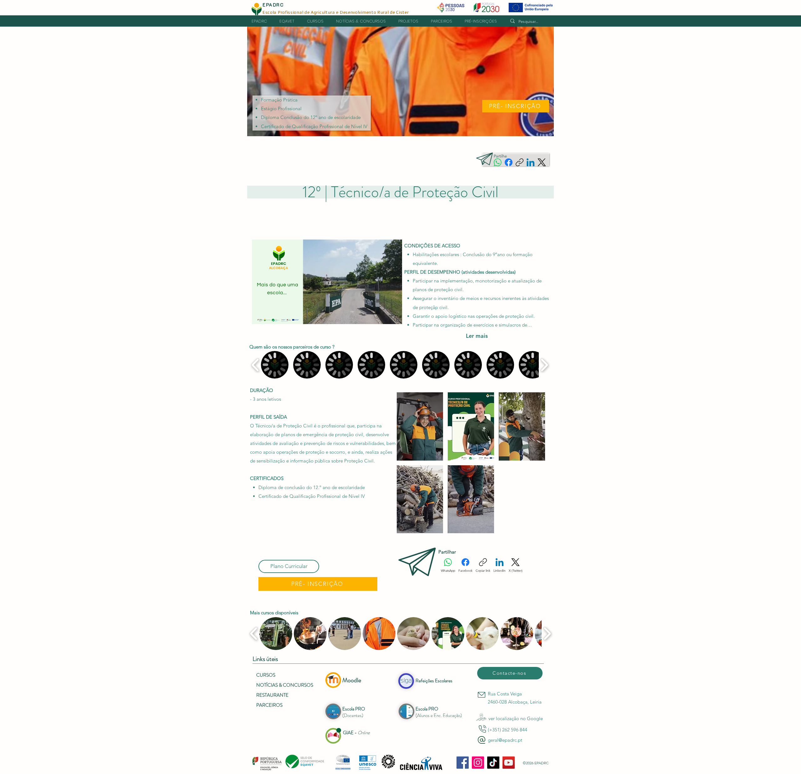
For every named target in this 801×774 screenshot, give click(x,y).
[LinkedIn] (530, 162)
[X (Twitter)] (542, 162)
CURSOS (265, 675)
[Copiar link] (519, 162)
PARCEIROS (269, 705)
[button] (411, 21)
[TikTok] (493, 762)
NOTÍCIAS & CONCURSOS (284, 685)
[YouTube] (509, 762)
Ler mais (477, 336)
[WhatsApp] (498, 162)
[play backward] (255, 365)
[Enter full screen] (394, 316)
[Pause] (260, 316)
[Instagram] (478, 762)
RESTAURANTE (272, 695)
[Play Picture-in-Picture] (383, 316)
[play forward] (544, 365)
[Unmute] (271, 316)
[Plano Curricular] (288, 566)
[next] (533, 466)
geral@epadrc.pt (505, 740)
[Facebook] (509, 162)
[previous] (408, 466)
